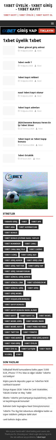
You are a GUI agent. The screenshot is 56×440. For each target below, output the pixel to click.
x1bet (19, 354)
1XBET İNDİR (45, 349)
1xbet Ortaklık (25, 155)
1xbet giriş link (34, 260)
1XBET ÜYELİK (30, 343)
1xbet (39, 51)
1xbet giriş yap (35, 266)
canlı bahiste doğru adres (15, 419)
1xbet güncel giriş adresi (31, 47)
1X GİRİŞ (8, 354)
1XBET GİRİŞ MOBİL (13, 293)
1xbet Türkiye (30, 332)
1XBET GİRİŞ (32, 288)
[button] (52, 23)
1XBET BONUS (10, 232)
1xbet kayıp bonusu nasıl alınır (20, 310)
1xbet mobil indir (35, 321)
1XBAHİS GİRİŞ (10, 221)
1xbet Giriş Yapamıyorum (17, 271)
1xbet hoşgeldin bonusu (17, 299)
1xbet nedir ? (25, 62)
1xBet (24, 221)
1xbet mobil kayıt (13, 326)
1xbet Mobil (45, 315)
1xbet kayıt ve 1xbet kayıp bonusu (32, 140)
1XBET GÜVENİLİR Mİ (36, 282)
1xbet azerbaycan (28, 227)
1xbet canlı (30, 243)
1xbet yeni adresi (13, 338)
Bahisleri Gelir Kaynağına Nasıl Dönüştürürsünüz (26, 406)
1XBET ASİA (9, 227)
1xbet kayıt (10, 315)
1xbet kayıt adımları (29, 107)
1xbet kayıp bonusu (14, 304)
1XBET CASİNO (35, 249)
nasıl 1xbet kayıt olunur (30, 92)
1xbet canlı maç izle (14, 249)
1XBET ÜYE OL (10, 349)
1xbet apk (36, 221)
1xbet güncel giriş (13, 288)
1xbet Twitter (11, 332)
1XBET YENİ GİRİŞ (12, 343)
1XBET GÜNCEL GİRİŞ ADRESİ (17, 277)
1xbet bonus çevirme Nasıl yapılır (21, 238)
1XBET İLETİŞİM (28, 349)
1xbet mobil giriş (13, 321)
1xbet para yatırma (36, 326)
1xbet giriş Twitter (14, 266)
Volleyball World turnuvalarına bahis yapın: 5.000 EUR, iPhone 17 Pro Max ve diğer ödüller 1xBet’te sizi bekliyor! (27, 373)
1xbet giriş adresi (13, 260)
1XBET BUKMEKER (12, 243)
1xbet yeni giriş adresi (37, 338)
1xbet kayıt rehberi (28, 77)
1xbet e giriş (10, 255)
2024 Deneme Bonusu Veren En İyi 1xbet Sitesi (34, 124)
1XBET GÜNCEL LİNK (13, 282)
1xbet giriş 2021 (29, 255)
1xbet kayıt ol (27, 315)
